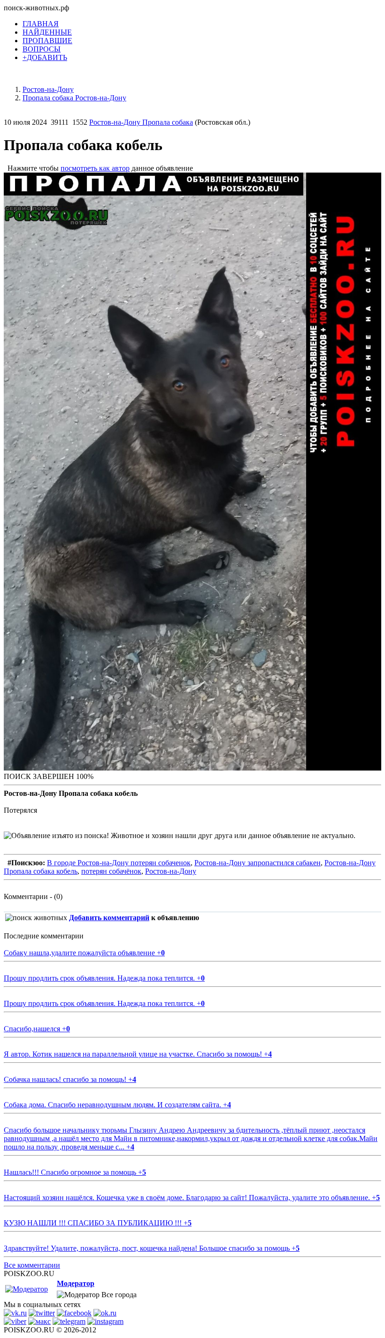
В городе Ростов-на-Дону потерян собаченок (119, 863)
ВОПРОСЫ (42, 49)
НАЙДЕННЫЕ (47, 32)
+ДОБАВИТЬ (45, 57)
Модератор (75, 1283)
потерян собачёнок (111, 871)
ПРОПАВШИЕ (47, 41)
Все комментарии (32, 1265)
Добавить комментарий (109, 918)
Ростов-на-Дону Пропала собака (141, 122)
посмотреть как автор (95, 168)
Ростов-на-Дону (170, 871)
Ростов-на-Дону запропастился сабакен (257, 863)
